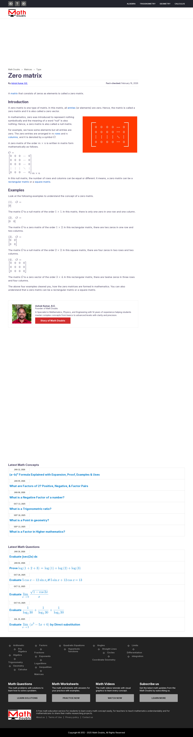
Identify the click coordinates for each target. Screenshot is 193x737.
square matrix (42, 181)
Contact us (87, 717)
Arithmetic (18, 645)
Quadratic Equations (74, 645)
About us (40, 717)
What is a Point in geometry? (29, 520)
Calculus (180, 4)
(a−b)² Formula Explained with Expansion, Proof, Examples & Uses (54, 474)
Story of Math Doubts (53, 320)
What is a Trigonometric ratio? (30, 509)
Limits (135, 645)
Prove (45, 568)
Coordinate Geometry (103, 659)
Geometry (165, 4)
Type (38, 69)
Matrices (28, 69)
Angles (101, 645)
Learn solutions (27, 698)
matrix (14, 93)
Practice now (71, 698)
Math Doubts (14, 69)
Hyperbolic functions (74, 650)
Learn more (159, 698)
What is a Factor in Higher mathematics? (37, 531)
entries (71, 107)
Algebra (131, 4)
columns (13, 137)
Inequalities (45, 667)
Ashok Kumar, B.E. (19, 83)
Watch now (115, 698)
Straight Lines (109, 649)
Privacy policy (72, 717)
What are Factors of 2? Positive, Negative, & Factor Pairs (48, 486)
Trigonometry (147, 4)
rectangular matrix (18, 181)
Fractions (39, 652)
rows (57, 133)
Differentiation (134, 652)
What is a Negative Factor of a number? (36, 497)
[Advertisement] (93, 40)
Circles (111, 652)
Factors (43, 645)
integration (137, 656)
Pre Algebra (22, 650)
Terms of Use (55, 717)
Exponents (45, 656)
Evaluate (28, 594)
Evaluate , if (45, 580)
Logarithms (40, 663)
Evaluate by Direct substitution (44, 624)
